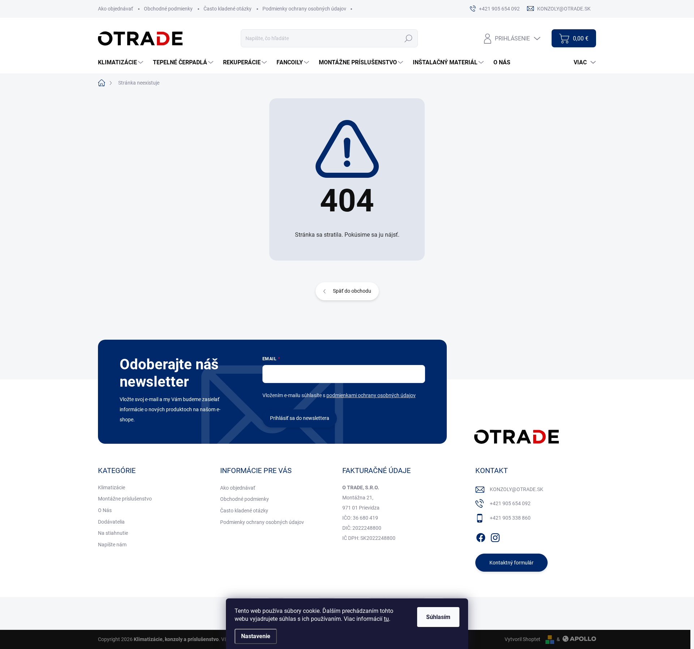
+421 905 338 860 (510, 518)
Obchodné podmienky (168, 9)
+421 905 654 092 (510, 503)
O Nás (105, 510)
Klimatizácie (111, 487)
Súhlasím (438, 617)
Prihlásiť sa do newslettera (299, 418)
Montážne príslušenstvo (125, 499)
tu (386, 618)
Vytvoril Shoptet (522, 639)
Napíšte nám (112, 544)
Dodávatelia (111, 522)
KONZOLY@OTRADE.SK (516, 489)
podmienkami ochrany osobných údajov (371, 395)
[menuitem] (121, 62)
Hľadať (408, 38)
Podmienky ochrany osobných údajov (304, 9)
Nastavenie (255, 636)
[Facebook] (480, 536)
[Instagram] (495, 536)
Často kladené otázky (228, 9)
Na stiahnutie (113, 533)
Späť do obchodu (352, 291)
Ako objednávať (115, 9)
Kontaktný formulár (511, 563)
